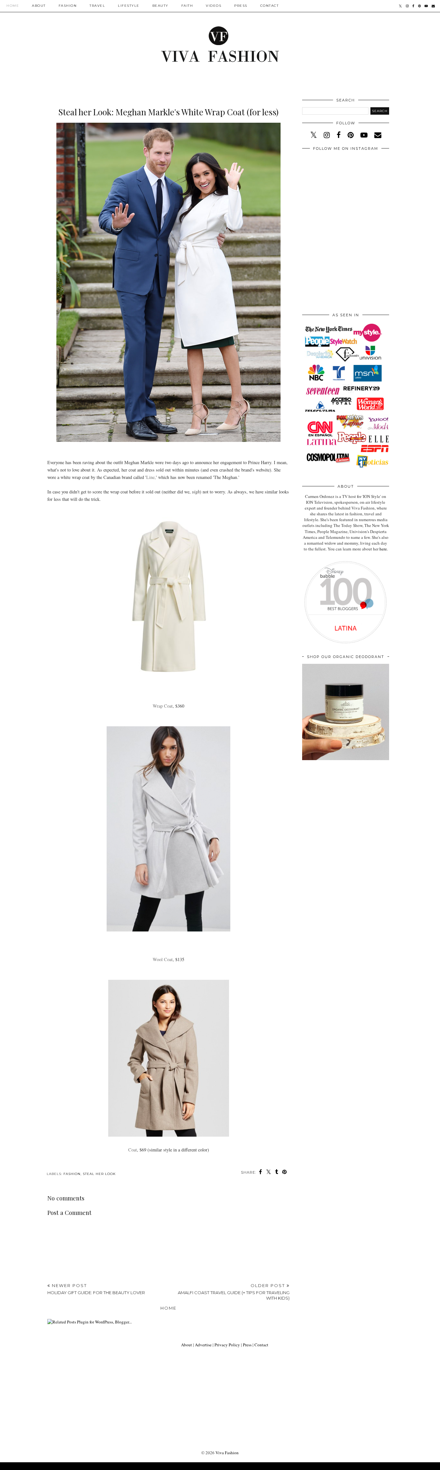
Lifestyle (128, 6)
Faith (187, 6)
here (383, 549)
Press (240, 6)
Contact (269, 6)
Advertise (203, 1345)
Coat (132, 1150)
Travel (97, 6)
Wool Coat (163, 959)
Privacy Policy (227, 1345)
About (39, 6)
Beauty (160, 6)
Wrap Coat (163, 706)
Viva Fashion (227, 1453)
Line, (151, 477)
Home (12, 6)
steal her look (99, 1174)
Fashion (68, 6)
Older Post (234, 1292)
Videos (213, 6)
